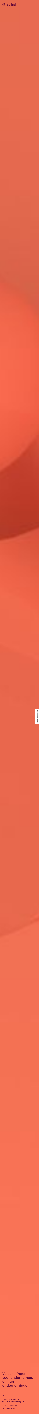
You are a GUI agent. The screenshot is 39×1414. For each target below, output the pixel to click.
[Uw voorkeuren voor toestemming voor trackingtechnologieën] (37, 716)
